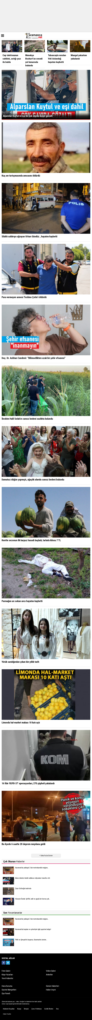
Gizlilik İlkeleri (48, 1009)
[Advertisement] (46, 16)
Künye (19, 1009)
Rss (57, 1009)
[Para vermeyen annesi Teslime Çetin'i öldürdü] (46, 269)
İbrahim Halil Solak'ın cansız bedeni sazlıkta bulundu (27, 418)
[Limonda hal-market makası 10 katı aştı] (46, 694)
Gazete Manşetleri (9, 990)
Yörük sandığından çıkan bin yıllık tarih (20, 661)
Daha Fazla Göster (46, 856)
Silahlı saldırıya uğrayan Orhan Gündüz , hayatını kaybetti (29, 236)
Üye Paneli (6, 993)
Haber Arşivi (51, 990)
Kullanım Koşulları (8, 1009)
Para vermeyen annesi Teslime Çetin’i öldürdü (24, 297)
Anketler (49, 974)
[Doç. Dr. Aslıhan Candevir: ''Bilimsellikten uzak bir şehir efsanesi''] (46, 330)
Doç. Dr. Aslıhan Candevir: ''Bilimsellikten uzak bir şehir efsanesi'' (33, 358)
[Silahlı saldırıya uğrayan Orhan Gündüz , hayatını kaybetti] (46, 208)
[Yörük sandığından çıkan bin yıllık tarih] (46, 633)
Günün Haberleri (52, 986)
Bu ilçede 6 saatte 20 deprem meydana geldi (23, 844)
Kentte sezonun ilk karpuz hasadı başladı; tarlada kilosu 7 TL (31, 540)
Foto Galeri (6, 971)
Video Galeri (51, 971)
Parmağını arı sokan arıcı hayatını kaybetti (22, 601)
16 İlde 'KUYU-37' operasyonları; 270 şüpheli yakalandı (28, 783)
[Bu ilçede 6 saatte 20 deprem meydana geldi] (46, 816)
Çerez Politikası (36, 1009)
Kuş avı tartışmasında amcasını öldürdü (21, 175)
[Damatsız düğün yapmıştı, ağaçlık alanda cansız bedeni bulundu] (46, 451)
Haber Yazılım (7, 1014)
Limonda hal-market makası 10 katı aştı (21, 722)
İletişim (26, 1009)
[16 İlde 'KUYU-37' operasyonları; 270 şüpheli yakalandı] (46, 755)
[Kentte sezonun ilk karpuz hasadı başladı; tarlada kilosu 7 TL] (46, 512)
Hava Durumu (7, 986)
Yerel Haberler (7, 978)
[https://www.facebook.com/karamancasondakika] (3, 963)
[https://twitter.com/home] (8, 963)
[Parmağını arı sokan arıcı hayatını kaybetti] (46, 573)
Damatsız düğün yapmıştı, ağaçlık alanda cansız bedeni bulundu (33, 479)
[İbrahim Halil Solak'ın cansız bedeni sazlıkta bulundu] (46, 391)
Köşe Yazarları (7, 974)
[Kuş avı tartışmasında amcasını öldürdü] (46, 147)
